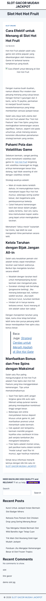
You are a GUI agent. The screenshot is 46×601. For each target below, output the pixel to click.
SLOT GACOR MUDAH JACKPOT (27, 597)
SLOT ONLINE (11, 26)
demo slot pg (9, 582)
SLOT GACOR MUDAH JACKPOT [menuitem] (21, 466)
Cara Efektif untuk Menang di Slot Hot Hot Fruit (21, 36)
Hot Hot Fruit (21, 162)
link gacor (7, 576)
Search (6, 488)
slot (4, 570)
